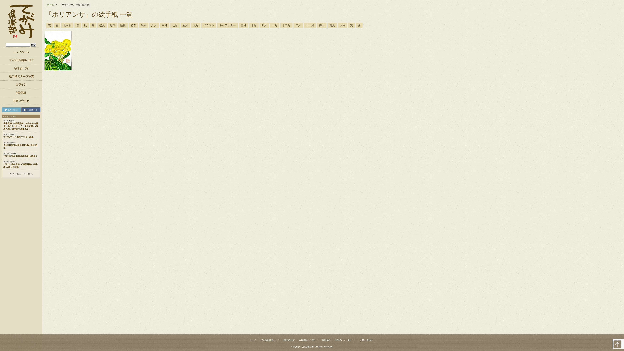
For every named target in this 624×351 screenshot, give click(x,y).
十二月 (286, 25)
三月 (243, 25)
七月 (175, 25)
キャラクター (227, 25)
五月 (185, 25)
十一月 (310, 25)
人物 (342, 25)
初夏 (102, 25)
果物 (143, 25)
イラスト (208, 25)
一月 (274, 25)
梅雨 (322, 25)
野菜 (112, 25)
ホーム (50, 5)
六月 (154, 25)
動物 (123, 25)
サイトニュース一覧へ (21, 174)
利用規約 (326, 340)
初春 (133, 25)
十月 (254, 25)
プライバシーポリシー (345, 340)
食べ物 (67, 25)
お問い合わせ (366, 340)
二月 (298, 25)
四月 (264, 25)
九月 (195, 25)
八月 (164, 25)
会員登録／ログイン (308, 340)
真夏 (332, 25)
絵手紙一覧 (289, 340)
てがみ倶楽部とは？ (270, 340)
